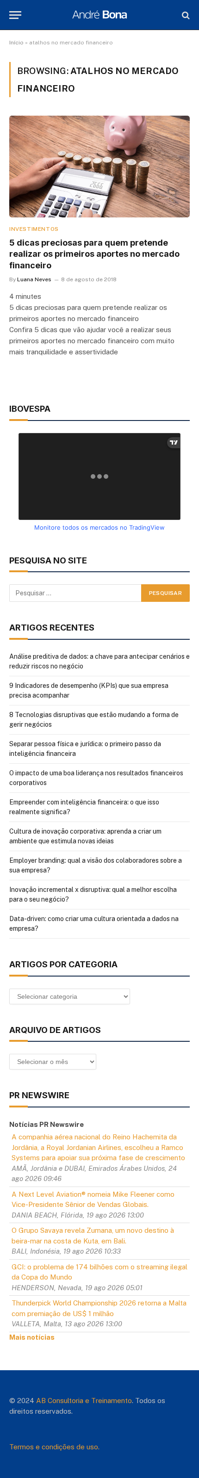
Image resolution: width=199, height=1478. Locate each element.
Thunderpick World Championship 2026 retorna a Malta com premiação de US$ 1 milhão (99, 1308)
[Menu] (15, 15)
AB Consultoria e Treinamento (84, 1400)
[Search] (185, 15)
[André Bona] (99, 15)
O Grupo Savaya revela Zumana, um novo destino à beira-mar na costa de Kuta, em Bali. (93, 1235)
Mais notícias (32, 1337)
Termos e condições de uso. (54, 1447)
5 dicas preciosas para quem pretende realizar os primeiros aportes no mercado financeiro (94, 254)
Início (16, 42)
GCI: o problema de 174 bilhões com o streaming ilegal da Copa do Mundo (99, 1272)
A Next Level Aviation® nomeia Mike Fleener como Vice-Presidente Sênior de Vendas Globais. (93, 1199)
